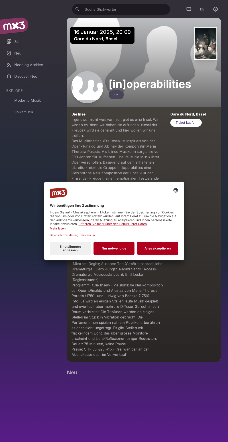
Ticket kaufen (186, 122)
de (202, 9)
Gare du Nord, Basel (95, 38)
